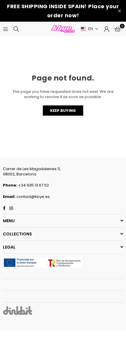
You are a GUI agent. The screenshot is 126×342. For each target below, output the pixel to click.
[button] (89, 28)
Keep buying (63, 110)
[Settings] (106, 29)
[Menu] (5, 29)
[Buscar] (16, 29)
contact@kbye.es (33, 196)
